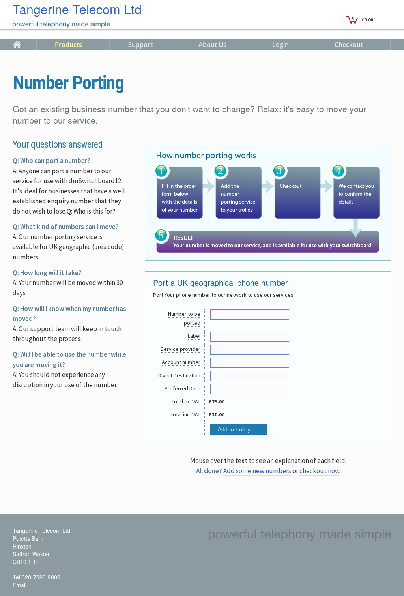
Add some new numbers (257, 471)
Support (140, 44)
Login (280, 44)
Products (68, 44)
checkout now (319, 471)
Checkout (349, 44)
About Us (212, 44)
